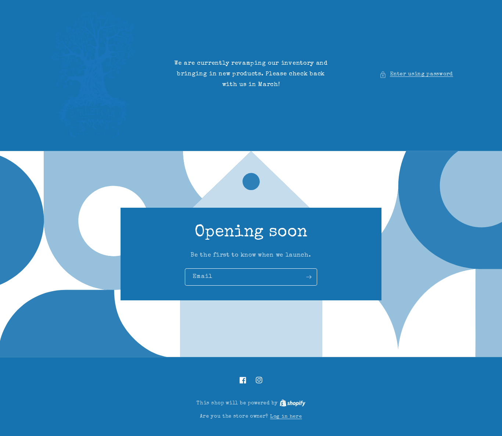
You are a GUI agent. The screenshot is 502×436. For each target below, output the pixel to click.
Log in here (286, 416)
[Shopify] (292, 403)
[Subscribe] (309, 277)
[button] (416, 74)
